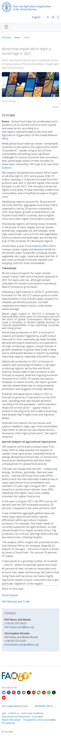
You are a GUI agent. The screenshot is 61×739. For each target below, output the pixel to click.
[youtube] (4, 697)
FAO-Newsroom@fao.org (19, 627)
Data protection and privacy (16, 716)
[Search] (56, 17)
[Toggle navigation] (6, 27)
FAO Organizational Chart (15, 706)
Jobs (4, 713)
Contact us (13, 713)
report (11, 131)
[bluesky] (4, 692)
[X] (54, 692)
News (17, 37)
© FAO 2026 (7, 731)
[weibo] (44, 692)
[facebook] (9, 692)
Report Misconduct (11, 719)
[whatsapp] (49, 692)
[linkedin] (19, 692)
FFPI (49, 475)
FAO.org (6, 37)
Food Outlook (33, 246)
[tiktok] (29, 692)
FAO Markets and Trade (16, 601)
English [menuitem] (36, 17)
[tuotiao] (34, 692)
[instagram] (14, 692)
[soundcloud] (24, 692)
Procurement (8, 723)
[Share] (51, 17)
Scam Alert (37, 716)
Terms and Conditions (32, 713)
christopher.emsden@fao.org (21, 644)
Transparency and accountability (39, 719)
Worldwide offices (44, 706)
